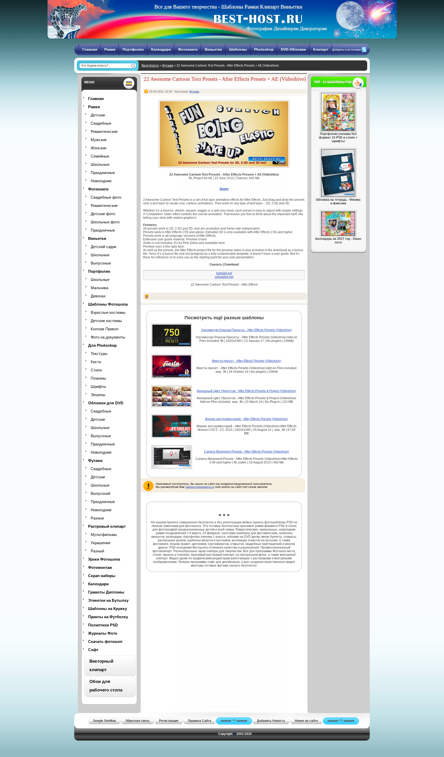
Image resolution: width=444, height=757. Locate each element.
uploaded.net (224, 277)
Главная (89, 49)
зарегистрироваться (199, 486)
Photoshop (264, 49)
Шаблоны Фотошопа (108, 304)
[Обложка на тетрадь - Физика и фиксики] (338, 195)
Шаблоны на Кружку (107, 608)
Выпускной (100, 493)
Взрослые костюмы (108, 312)
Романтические (104, 131)
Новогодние (101, 181)
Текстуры (99, 353)
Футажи (167, 65)
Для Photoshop (102, 345)
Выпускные (101, 263)
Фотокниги (188, 49)
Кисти (96, 362)
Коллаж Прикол (104, 329)
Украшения (100, 543)
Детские (98, 115)
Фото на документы (108, 337)
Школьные (100, 164)
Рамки (109, 49)
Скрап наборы (101, 575)
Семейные (100, 156)
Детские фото (103, 214)
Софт (93, 649)
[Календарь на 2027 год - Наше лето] (338, 234)
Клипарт (320, 49)
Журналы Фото (102, 633)
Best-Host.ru (150, 65)
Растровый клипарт (107, 526)
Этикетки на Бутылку (108, 600)
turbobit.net (224, 273)
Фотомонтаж (100, 567)
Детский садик (103, 246)
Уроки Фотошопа (104, 559)
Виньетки (213, 49)
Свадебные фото (106, 197)
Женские (98, 148)
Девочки (98, 296)
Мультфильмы (104, 534)
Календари (161, 49)
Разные (97, 518)
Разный (97, 551)
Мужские (99, 140)
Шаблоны (238, 49)
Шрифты (98, 386)
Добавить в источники (346, 49)
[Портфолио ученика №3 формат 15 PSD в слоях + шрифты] (338, 130)
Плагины (98, 378)
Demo (224, 189)
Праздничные (103, 172)
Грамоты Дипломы (106, 592)
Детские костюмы (106, 320)
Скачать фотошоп (105, 641)
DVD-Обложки (293, 49)
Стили (96, 370)
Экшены (98, 395)
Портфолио (133, 49)
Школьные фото (105, 222)
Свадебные (101, 123)
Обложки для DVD (105, 403)
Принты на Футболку (108, 617)
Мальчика (99, 288)
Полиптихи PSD (103, 625)
